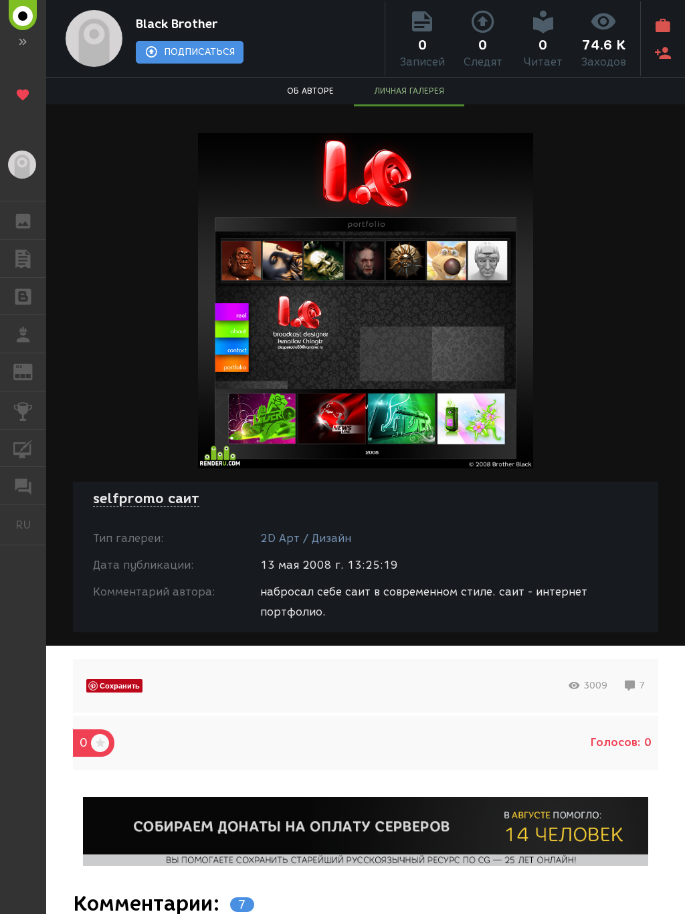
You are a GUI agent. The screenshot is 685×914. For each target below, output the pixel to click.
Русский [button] (30, 524)
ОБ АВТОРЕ (310, 91)
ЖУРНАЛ (31, 371)
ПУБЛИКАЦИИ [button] (23, 258)
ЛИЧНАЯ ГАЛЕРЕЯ (409, 91)
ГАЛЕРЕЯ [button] (23, 220)
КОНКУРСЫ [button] (23, 410)
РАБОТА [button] (23, 334)
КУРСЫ (23, 448)
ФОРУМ (23, 486)
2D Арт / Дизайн (305, 538)
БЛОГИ (23, 296)
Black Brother (176, 24)
